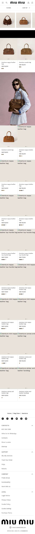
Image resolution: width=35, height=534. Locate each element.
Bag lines (17, 413)
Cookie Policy (6, 504)
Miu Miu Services (7, 455)
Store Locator (6, 442)
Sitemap (4, 446)
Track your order (7, 460)
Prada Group (6, 478)
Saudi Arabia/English (19, 527)
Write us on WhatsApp (9, 433)
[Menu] (3, 3)
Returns (4, 468)
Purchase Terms (7, 513)
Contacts (4, 438)
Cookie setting (6, 508)
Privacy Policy (6, 500)
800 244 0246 (6, 429)
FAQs (3, 464)
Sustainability (6, 482)
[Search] (6, 3)
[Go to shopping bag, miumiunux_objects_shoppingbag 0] (32, 3)
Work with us (6, 486)
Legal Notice (6, 495)
